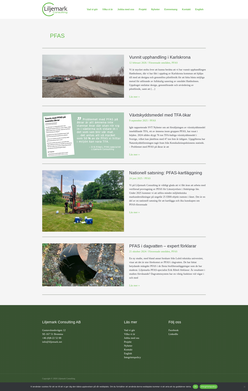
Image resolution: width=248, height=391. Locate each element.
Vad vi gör (92, 9)
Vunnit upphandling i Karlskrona (160, 57)
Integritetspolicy (132, 357)
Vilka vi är (107, 9)
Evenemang (170, 9)
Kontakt (186, 9)
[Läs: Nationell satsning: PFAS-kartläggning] (83, 200)
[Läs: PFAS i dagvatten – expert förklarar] (83, 264)
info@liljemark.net (52, 341)
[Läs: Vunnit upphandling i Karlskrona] (83, 75)
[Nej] (244, 386)
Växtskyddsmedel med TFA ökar (160, 115)
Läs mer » (134, 96)
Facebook (173, 330)
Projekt (143, 9)
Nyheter (155, 9)
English (199, 9)
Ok (195, 386)
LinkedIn (173, 334)
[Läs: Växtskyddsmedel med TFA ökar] (83, 135)
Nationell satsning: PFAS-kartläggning (165, 172)
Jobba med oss (125, 9)
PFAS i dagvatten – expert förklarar (162, 246)
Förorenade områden (159, 62)
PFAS (175, 62)
